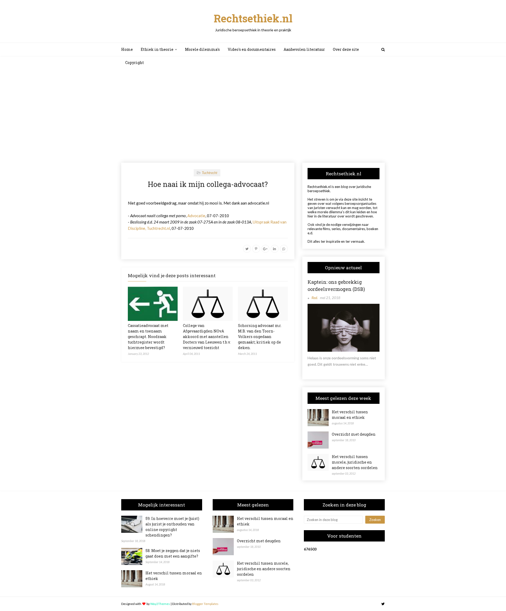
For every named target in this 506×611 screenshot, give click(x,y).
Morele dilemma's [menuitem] (202, 49)
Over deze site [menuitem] (346, 49)
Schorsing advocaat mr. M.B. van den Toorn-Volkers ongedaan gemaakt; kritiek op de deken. (259, 336)
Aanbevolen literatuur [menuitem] (304, 49)
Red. (315, 297)
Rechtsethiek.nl (253, 18)
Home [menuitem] (127, 49)
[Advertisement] (253, 115)
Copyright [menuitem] (134, 62)
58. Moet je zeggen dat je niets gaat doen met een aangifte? (172, 553)
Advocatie (196, 215)
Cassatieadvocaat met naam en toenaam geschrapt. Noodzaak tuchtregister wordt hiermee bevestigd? (148, 336)
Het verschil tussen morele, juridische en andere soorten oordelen (355, 462)
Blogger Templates (205, 604)
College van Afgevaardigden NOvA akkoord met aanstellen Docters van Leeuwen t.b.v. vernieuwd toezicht (207, 336)
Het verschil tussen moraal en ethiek (350, 414)
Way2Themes (160, 604)
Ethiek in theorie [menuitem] (157, 49)
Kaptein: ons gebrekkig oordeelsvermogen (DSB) (336, 285)
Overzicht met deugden (354, 434)
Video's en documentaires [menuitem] (252, 49)
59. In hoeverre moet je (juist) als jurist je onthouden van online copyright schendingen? (172, 527)
